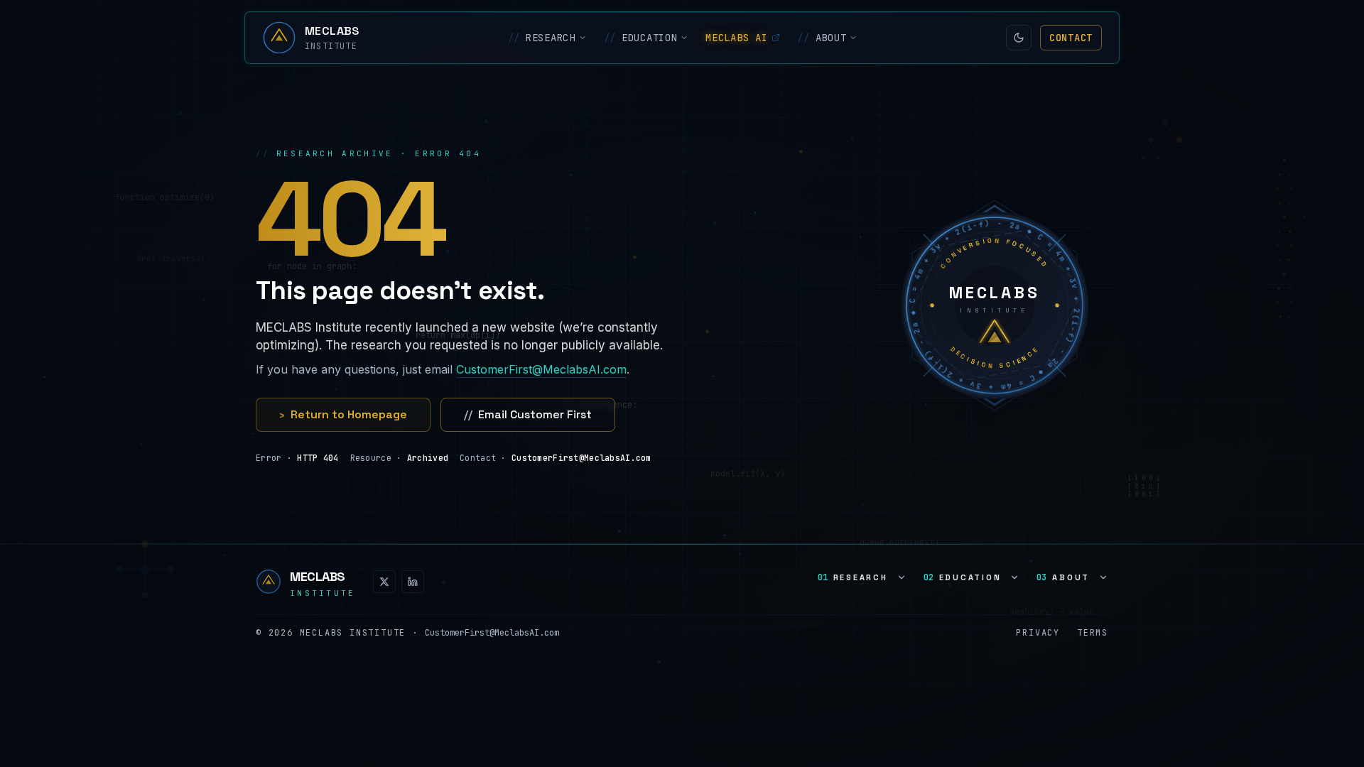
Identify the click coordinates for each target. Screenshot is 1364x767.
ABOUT (821, 37)
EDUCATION (641, 37)
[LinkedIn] (412, 581)
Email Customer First (528, 414)
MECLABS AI (736, 37)
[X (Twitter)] (384, 581)
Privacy (1038, 632)
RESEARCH (541, 37)
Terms (1092, 632)
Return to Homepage (343, 414)
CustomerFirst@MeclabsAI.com (541, 369)
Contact (1071, 37)
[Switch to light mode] (1019, 37)
